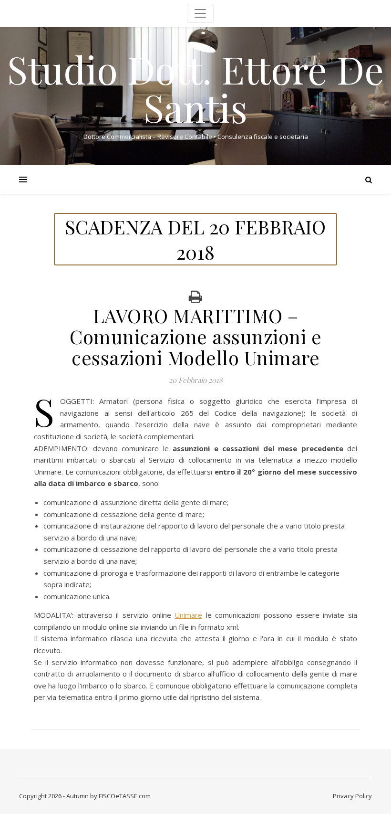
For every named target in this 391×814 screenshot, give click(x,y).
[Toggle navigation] (200, 13)
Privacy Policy (352, 796)
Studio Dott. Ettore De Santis (195, 88)
